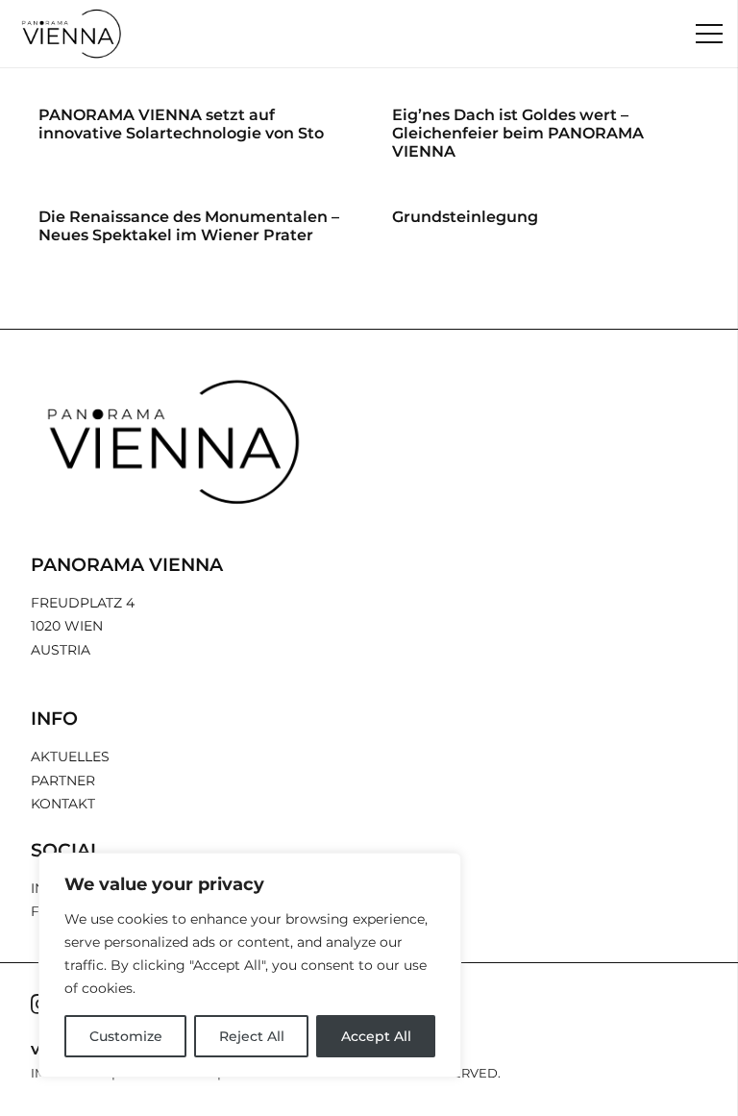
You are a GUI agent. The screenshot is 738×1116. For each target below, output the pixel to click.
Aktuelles (70, 756)
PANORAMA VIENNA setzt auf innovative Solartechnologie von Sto (181, 124)
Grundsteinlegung (465, 217)
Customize (125, 1036)
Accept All (376, 1036)
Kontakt (63, 803)
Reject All (251, 1036)
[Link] (72, 33)
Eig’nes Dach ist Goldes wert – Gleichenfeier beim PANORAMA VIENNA (518, 133)
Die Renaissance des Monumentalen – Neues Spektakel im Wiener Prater (188, 226)
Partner (63, 780)
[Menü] (709, 34)
